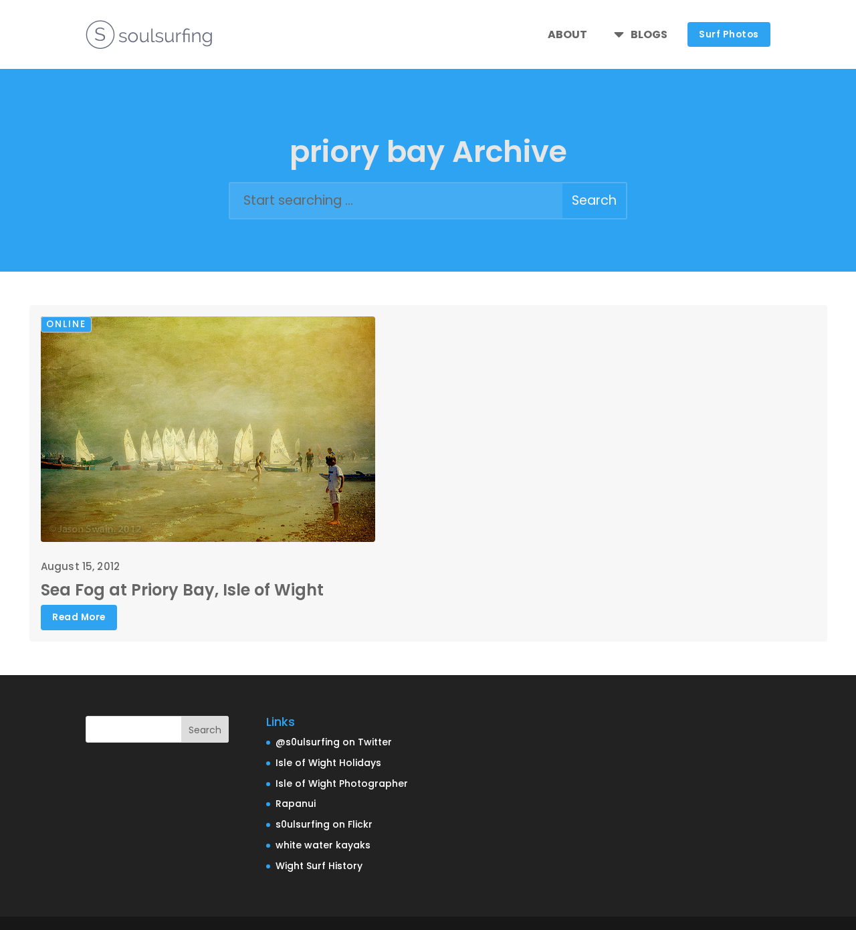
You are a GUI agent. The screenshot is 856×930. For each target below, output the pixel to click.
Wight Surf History (319, 865)
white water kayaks (323, 845)
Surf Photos (729, 34)
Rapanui (296, 803)
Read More (79, 617)
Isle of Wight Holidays (328, 762)
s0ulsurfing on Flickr (324, 824)
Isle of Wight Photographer (342, 783)
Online (66, 324)
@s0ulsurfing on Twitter (334, 742)
